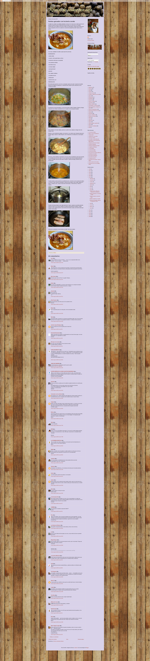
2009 (90, 214)
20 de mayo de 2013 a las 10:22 (57, 359)
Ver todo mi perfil (91, 40)
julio (91, 186)
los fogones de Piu (92, 158)
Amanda (52, 291)
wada (52, 563)
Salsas (90, 117)
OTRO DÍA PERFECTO (55, 349)
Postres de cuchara (92, 116)
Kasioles (52, 381)
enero (91, 208)
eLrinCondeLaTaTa (55, 496)
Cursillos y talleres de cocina (94, 94)
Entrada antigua (81, 639)
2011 (90, 211)
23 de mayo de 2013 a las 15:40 (57, 598)
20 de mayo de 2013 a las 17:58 (57, 436)
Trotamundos (91, 134)
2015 (90, 173)
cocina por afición (92, 137)
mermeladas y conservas (93, 105)
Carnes (90, 91)
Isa (51, 531)
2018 (90, 169)
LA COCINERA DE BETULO (56, 440)
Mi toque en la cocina (55, 341)
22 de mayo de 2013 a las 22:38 (57, 591)
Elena (52, 616)
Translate (96, 61)
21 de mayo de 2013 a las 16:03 (57, 536)
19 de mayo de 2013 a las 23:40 (57, 321)
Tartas (90, 121)
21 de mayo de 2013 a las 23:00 (57, 545)
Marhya (52, 412)
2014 (90, 175)
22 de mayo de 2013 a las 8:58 (57, 567)
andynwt (75, 647)
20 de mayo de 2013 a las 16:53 (57, 408)
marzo (91, 204)
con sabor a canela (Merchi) (94, 139)
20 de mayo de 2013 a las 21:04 (57, 462)
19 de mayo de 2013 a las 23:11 (57, 296)
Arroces (90, 88)
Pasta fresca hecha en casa (94, 110)
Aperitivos (90, 87)
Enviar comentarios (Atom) (59, 641)
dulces (90, 95)
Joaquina (53, 458)
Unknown (53, 466)
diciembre (92, 178)
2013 (90, 177)
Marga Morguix (54, 539)
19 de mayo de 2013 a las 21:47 (57, 272)
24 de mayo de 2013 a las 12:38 (57, 622)
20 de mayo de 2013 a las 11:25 (57, 367)
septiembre (92, 183)
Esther (52, 283)
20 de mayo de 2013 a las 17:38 (57, 418)
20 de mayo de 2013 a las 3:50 (57, 338)
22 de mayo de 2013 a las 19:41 (57, 583)
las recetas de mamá (92, 156)
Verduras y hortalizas (92, 125)
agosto (91, 184)
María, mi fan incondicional (94, 133)
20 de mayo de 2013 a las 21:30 (57, 469)
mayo (91, 189)
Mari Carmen (53, 276)
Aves (89, 90)
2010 (90, 213)
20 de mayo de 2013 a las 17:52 (57, 425)
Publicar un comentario (54, 636)
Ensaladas (91, 98)
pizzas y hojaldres (92, 114)
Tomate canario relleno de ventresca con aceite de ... (95, 191)
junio (91, 188)
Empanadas (91, 97)
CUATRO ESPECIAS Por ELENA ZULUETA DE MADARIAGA (62, 371)
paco (52, 258)
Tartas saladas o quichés (93, 123)
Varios (90, 124)
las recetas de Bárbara (93, 155)
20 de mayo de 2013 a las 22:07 (57, 476)
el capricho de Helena (93, 147)
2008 (90, 216)
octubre (91, 181)
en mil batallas (91, 148)
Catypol (52, 401)
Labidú (52, 587)
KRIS (52, 429)
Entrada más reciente (53, 639)
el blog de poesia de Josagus (94, 142)
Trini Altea (53, 595)
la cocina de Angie (92, 149)
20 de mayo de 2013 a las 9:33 (57, 346)
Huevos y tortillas (92, 101)
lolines (52, 473)
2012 (90, 210)
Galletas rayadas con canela (95, 198)
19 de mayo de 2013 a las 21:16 (57, 262)
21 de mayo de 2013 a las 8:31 (57, 511)
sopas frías (91, 120)
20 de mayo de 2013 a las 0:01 (57, 329)
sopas (90, 118)
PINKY (52, 449)
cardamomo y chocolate (93, 136)
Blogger (87, 647)
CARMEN (53, 507)
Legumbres (91, 102)
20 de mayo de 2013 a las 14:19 (57, 390)
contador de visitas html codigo (93, 66)
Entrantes (90, 99)
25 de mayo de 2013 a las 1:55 (57, 634)
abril (91, 203)
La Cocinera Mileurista (55, 555)
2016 (90, 172)
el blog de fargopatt (92, 144)
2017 (90, 170)
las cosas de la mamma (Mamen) (95, 152)
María (52, 317)
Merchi (52, 266)
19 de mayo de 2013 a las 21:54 (57, 287)
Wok (89, 127)
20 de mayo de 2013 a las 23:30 (57, 493)
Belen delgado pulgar (55, 625)
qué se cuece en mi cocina (94, 161)
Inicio (67, 639)
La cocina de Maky (92, 132)
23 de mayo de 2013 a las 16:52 (57, 605)
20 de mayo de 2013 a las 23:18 (57, 485)
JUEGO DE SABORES (55, 363)
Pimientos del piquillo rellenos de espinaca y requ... (95, 201)
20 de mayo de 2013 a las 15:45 (57, 398)
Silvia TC (52, 580)
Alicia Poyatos (54, 300)
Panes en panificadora (93, 109)
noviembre (92, 180)
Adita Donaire (53, 608)
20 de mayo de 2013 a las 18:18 (57, 445)
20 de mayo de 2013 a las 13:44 (57, 377)
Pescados (90, 113)
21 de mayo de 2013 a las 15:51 (57, 528)
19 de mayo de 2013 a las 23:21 (57, 304)
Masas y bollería (92, 104)
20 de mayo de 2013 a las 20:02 (57, 454)
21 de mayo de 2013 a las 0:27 (57, 503)
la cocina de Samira (92, 151)
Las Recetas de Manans (56, 525)
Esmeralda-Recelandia (55, 332)
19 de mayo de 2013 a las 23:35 (57, 313)
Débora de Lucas (54, 601)
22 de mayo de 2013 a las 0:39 (57, 559)
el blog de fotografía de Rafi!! (94, 145)
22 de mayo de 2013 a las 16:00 (57, 576)
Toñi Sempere (53, 571)
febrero (91, 206)
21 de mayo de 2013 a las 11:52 (57, 521)
